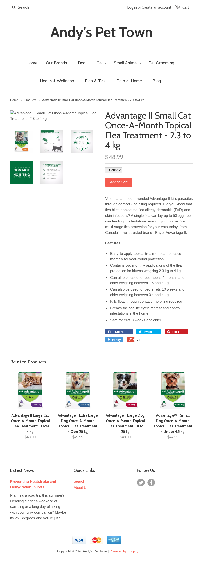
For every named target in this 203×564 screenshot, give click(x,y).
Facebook (151, 482)
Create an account (156, 7)
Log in (132, 7)
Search (79, 481)
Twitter (141, 482)
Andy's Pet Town (101, 32)
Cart (185, 7)
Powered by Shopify (124, 551)
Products (30, 100)
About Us (81, 487)
